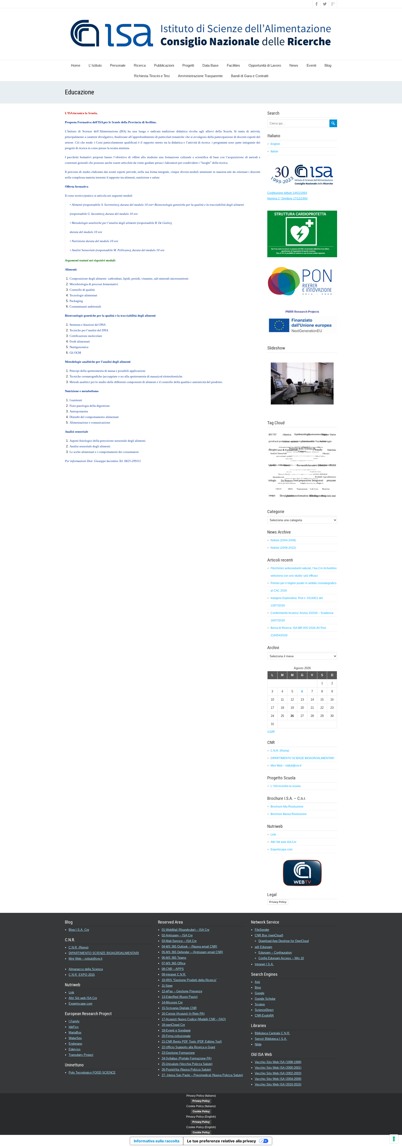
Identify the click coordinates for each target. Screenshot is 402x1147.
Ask (257, 982)
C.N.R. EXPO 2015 (82, 974)
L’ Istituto (95, 65)
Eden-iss (74, 1049)
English (275, 144)
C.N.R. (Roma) (280, 750)
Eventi (311, 65)
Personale (117, 65)
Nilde (258, 1044)
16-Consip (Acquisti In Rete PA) (183, 1013)
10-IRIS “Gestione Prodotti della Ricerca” (189, 980)
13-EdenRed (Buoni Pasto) (180, 997)
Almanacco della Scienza (86, 969)
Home (75, 65)
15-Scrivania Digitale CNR (179, 1008)
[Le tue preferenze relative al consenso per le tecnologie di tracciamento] (393, 1138)
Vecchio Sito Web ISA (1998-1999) (278, 1062)
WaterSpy (75, 1038)
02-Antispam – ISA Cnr (177, 935)
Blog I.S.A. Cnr (79, 929)
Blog (328, 65)
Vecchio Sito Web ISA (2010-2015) (278, 1084)
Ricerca (140, 65)
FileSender (262, 929)
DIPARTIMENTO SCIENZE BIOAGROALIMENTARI (302, 758)
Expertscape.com (281, 849)
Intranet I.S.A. (264, 964)
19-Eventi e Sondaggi (176, 1030)
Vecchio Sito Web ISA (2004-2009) (278, 1079)
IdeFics (74, 1027)
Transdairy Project (81, 1055)
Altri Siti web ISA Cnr (283, 842)
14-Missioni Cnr (172, 1002)
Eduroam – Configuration (275, 952)
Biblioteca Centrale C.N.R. (272, 1033)
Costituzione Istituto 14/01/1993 (287, 193)
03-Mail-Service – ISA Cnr (179, 941)
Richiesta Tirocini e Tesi (152, 76)
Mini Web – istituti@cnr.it (286, 765)
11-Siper (167, 985)
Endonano (75, 1043)
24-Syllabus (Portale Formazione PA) (186, 1058)
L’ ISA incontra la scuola (286, 786)
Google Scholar (265, 998)
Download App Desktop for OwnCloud (283, 941)
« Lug (271, 731)
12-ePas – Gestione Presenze (182, 991)
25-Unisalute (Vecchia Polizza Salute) (187, 1064)
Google (259, 993)
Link (273, 834)
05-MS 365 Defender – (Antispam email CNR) (192, 952)
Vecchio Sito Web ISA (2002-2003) (278, 1073)
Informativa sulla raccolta (156, 1141)
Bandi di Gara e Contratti (249, 76)
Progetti (188, 65)
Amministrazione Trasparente (200, 76)
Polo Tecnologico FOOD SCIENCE (92, 1072)
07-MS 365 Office (173, 963)
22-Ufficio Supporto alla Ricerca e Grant (188, 1047)
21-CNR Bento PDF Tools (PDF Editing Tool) (192, 1041)
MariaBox (75, 1032)
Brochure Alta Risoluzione (287, 806)
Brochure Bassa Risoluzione (289, 814)
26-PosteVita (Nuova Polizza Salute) (186, 1069)
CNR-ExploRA (264, 1015)
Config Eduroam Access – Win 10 (281, 958)
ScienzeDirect (264, 1010)
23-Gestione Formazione (178, 1053)
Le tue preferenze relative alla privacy (221, 1141)
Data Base (210, 65)
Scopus (260, 1004)
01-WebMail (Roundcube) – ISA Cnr (185, 929)
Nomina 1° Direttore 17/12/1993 (287, 198)
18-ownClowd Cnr (173, 1025)
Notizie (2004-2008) (283, 540)
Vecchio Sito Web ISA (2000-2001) (278, 1067)
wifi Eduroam (263, 947)
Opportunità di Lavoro (264, 65)
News (293, 65)
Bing (258, 987)
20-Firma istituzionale (176, 1036)
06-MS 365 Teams (174, 957)
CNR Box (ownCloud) (269, 935)
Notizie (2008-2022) (283, 547)
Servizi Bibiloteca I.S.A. (271, 1039)
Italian (274, 151)
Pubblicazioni (164, 65)
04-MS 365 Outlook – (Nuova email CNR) (189, 946)
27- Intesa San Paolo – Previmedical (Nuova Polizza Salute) (202, 1075)
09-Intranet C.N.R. (174, 974)
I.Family (74, 1021)
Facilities (233, 65)
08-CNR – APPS (173, 969)
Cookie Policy (201, 1111)
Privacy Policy (277, 902)
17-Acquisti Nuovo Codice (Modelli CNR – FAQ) (194, 1019)
